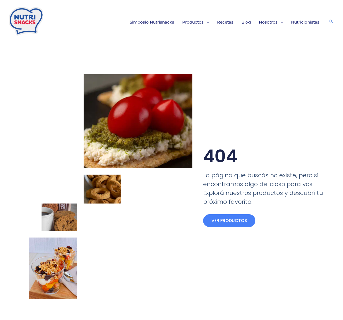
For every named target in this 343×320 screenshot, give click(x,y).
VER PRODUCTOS (229, 220)
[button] (206, 22)
